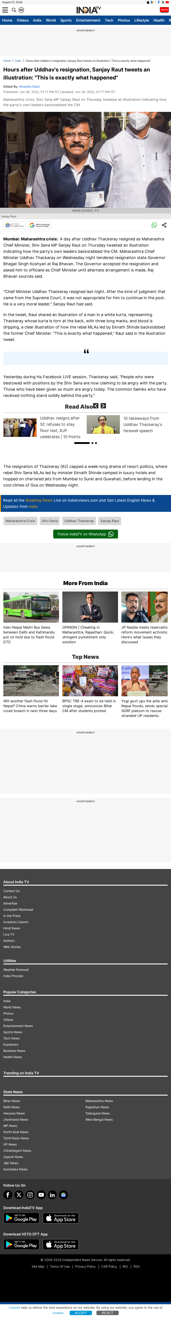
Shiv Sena (50, 521)
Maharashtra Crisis (20, 521)
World (51, 20)
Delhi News (11, 1107)
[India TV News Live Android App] (21, 1218)
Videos (23, 20)
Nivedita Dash (29, 86)
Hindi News (11, 928)
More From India (85, 583)
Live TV (8, 934)
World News (12, 1007)
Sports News (12, 1032)
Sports (66, 20)
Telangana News (98, 1113)
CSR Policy (109, 1266)
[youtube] (41, 1194)
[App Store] (61, 1218)
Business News (14, 1051)
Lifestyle (141, 20)
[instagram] (30, 1194)
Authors (8, 940)
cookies (57, 1313)
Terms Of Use (60, 1266)
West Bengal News (99, 1119)
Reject (107, 1313)
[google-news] (63, 1194)
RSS (137, 1266)
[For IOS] (61, 1244)
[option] (43, 427)
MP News (10, 1126)
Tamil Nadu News (16, 1138)
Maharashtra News (99, 1101)
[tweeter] (18, 1194)
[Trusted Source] (39, 225)
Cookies (14, 1307)
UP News (10, 1144)
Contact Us (11, 891)
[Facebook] (7, 1194)
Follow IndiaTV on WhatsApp (82, 534)
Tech (109, 20)
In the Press (11, 916)
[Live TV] (164, 10)
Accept (81, 1313)
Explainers (10, 1044)
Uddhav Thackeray (79, 521)
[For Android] (21, 1244)
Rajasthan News (97, 1107)
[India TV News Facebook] (158, 2)
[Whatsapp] (154, 225)
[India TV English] (88, 10)
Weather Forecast (16, 970)
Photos (124, 20)
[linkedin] (52, 1194)
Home (7, 20)
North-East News (15, 1132)
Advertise (10, 903)
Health (159, 20)
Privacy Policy (85, 1266)
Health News (12, 1057)
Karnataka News (15, 1169)
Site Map (38, 1266)
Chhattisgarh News (17, 1150)
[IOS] (148, 2)
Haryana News (14, 1113)
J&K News (10, 1163)
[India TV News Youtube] (167, 2)
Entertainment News (18, 1026)
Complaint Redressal (18, 909)
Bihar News (11, 1101)
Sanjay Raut (109, 521)
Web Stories (12, 947)
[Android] (152, 2)
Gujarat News (13, 1157)
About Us (10, 897)
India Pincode (13, 976)
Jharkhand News (15, 1119)
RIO (125, 1266)
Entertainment (88, 20)
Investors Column (15, 922)
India (37, 20)
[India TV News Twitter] (163, 2)
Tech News (11, 1038)
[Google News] (14, 225)
